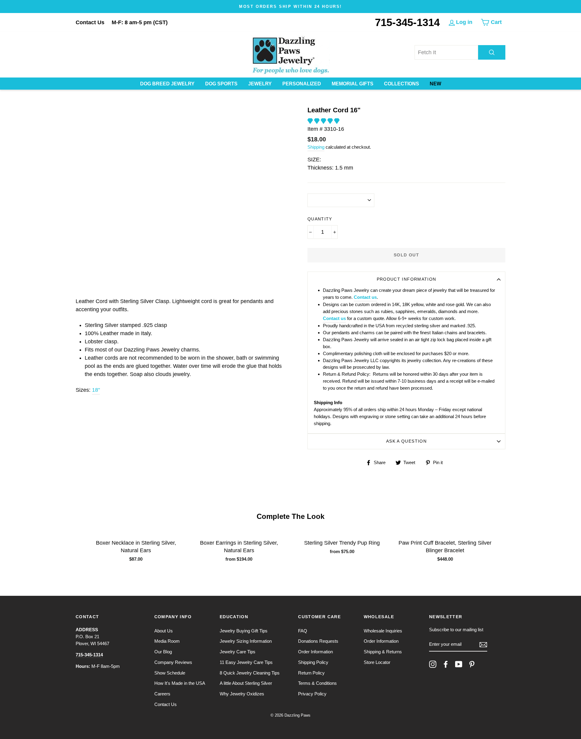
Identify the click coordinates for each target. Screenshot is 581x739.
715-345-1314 (407, 22)
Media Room (167, 641)
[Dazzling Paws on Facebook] (445, 664)
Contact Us (90, 22)
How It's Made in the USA (179, 683)
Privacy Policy (312, 693)
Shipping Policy (313, 662)
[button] (324, 121)
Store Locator (377, 662)
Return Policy (311, 672)
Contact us (365, 297)
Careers (162, 693)
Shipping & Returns (383, 651)
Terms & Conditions (317, 683)
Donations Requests (318, 641)
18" (96, 390)
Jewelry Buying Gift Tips (244, 630)
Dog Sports (221, 83)
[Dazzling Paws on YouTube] (458, 664)
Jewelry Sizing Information (246, 641)
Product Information (406, 279)
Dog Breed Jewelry (167, 83)
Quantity (319, 219)
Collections (401, 83)
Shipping (315, 147)
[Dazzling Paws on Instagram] (432, 664)
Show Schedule (169, 672)
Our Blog (163, 651)
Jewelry (260, 83)
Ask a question (406, 441)
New (435, 83)
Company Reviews (173, 662)
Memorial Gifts (352, 83)
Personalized (301, 83)
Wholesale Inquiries (383, 630)
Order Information (315, 651)
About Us (163, 630)
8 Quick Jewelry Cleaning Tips (250, 672)
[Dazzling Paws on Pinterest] (471, 664)
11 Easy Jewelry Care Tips (246, 662)
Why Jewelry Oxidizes (242, 693)
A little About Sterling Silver (246, 683)
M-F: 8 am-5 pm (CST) (140, 22)
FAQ (302, 630)
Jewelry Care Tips (237, 651)
